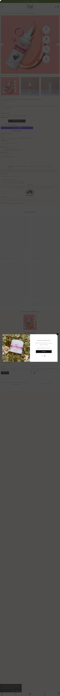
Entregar (44, 351)
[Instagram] (44, 355)
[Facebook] (42, 355)
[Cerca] (57, 334)
